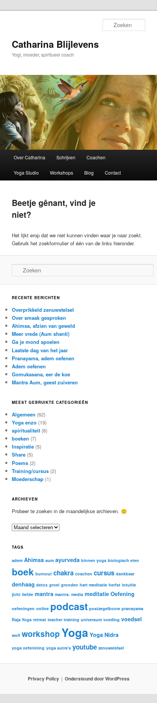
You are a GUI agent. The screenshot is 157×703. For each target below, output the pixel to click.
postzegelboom (104, 608)
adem (17, 560)
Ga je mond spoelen (35, 341)
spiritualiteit (26, 430)
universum (91, 619)
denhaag (23, 584)
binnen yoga (93, 560)
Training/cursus (30, 471)
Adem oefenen (29, 366)
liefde (27, 594)
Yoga (74, 632)
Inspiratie (23, 446)
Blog (89, 172)
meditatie (97, 594)
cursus (104, 572)
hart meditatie (93, 585)
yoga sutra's (58, 648)
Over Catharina (29, 157)
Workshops (61, 172)
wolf (16, 635)
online (42, 608)
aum (49, 560)
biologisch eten (123, 560)
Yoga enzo (24, 422)
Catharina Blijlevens (55, 43)
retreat (39, 619)
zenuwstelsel (111, 648)
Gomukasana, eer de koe (41, 374)
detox (42, 585)
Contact (113, 172)
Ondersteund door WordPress (97, 678)
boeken (20, 438)
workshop (41, 633)
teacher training (63, 619)
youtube (84, 646)
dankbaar (125, 574)
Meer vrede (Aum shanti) (40, 333)
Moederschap (27, 479)
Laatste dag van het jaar (40, 350)
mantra (44, 594)
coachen (83, 574)
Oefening (123, 594)
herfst (114, 585)
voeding (111, 619)
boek (23, 571)
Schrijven (65, 157)
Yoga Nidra (104, 634)
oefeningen (23, 608)
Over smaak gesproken (39, 317)
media (77, 594)
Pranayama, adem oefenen (43, 358)
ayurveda (67, 560)
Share (19, 454)
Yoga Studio (26, 172)
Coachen (96, 157)
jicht (16, 594)
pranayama (132, 608)
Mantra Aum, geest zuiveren (45, 382)
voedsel (131, 619)
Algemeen (23, 414)
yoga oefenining (28, 648)
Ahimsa (34, 560)
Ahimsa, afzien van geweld (43, 325)
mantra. (62, 594)
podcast (69, 606)
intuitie (129, 585)
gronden (69, 585)
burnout (43, 574)
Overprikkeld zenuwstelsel (43, 309)
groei (54, 585)
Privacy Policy (43, 678)
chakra (63, 572)
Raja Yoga (22, 619)
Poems (20, 463)
